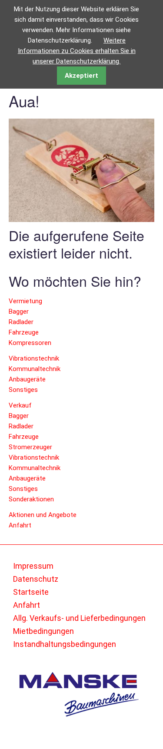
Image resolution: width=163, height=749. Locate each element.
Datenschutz (35, 578)
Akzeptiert (81, 76)
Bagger (19, 311)
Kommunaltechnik (34, 369)
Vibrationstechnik (34, 358)
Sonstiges (23, 390)
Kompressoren (30, 343)
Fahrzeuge (24, 332)
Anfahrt (20, 525)
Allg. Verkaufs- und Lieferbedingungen (79, 618)
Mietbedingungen (43, 631)
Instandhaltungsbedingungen (64, 644)
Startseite (31, 592)
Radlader (21, 322)
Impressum (33, 565)
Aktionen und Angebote (43, 515)
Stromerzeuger (30, 447)
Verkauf (20, 405)
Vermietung (25, 301)
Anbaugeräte (27, 379)
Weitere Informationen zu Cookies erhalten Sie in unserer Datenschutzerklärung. (77, 50)
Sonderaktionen (31, 499)
